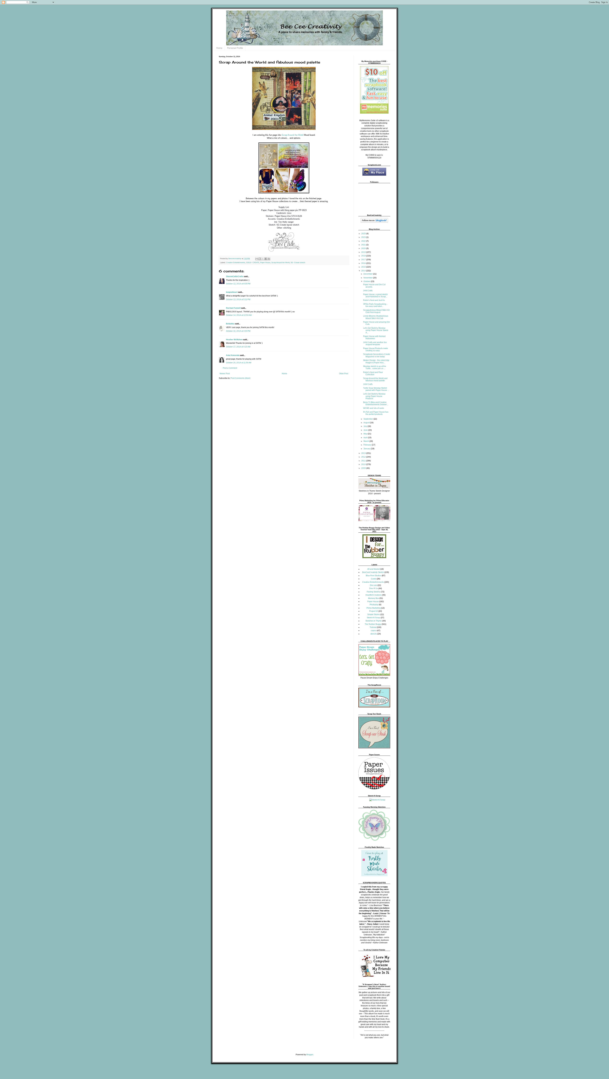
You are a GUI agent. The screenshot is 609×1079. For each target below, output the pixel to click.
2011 (363, 461)
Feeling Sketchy (373, 592)
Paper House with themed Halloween (374, 337)
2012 (363, 457)
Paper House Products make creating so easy (375, 349)
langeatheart (231, 292)
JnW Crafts (368, 290)
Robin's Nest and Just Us (374, 300)
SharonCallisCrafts (234, 276)
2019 (363, 252)
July (365, 426)
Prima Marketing (374, 608)
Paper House (265, 262)
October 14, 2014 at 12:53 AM (239, 315)
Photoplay (374, 605)
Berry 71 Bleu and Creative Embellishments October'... (375, 403)
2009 (363, 468)
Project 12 (373, 611)
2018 (363, 256)
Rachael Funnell (233, 308)
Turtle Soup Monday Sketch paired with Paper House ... (376, 389)
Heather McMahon (234, 340)
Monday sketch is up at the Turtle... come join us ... (374, 367)
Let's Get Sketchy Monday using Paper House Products (374, 396)
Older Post (343, 373)
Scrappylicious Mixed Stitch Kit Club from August (376, 311)
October (367, 281)
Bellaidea (230, 324)
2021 (363, 245)
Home (219, 48)
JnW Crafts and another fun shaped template (375, 343)
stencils (373, 634)
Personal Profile (235, 48)
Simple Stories (373, 614)
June (365, 430)
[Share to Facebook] (265, 258)
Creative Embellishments (235, 262)
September (368, 419)
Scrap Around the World (292, 135)
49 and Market (373, 569)
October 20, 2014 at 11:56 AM (238, 363)
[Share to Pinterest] (268, 258)
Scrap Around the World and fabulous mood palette (375, 379)
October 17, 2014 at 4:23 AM (238, 347)
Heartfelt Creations (373, 595)
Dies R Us (373, 588)
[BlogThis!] (259, 258)
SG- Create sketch (298, 262)
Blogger (309, 1054)
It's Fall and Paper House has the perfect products (375, 413)
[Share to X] (262, 258)
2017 (363, 260)
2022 (363, 241)
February (367, 445)
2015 (363, 267)
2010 (363, 464)
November (368, 278)
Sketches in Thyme (373, 621)
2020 (363, 248)
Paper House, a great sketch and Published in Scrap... (375, 295)
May (365, 434)
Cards (373, 579)
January (367, 449)
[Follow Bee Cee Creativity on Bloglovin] (374, 222)
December (368, 274)
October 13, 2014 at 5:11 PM (238, 299)
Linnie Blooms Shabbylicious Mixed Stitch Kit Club (375, 317)
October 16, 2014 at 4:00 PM (238, 331)
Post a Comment (230, 368)
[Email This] (256, 258)
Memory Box (373, 598)
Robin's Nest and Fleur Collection (373, 373)
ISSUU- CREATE (252, 262)
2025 (363, 233)
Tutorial (373, 627)
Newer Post (225, 373)
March (366, 441)
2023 (363, 237)
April (365, 437)
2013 (363, 453)
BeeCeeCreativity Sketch (373, 572)
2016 (363, 263)
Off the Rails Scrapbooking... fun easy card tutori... (375, 305)
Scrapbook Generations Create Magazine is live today (376, 355)
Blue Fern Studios (373, 575)
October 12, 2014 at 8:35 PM (238, 284)
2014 (363, 271)
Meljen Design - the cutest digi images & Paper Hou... (376, 361)
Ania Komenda (232, 355)
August (366, 423)
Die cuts (373, 585)
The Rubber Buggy (373, 624)
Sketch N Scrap (373, 618)
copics (373, 630)
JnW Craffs (368, 384)
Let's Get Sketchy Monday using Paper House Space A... (375, 330)
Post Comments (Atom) (240, 378)
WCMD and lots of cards (373, 408)
